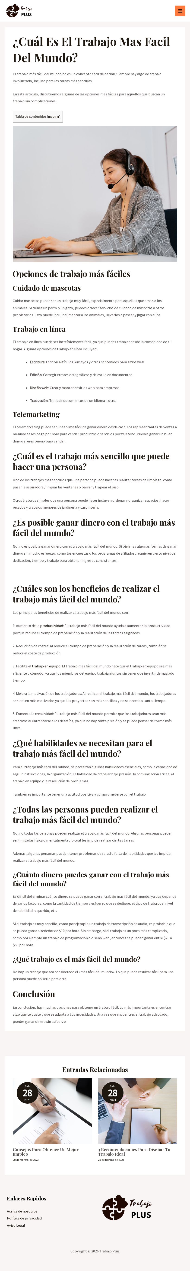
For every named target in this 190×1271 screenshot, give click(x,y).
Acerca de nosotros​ (22, 1211)
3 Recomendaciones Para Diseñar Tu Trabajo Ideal (134, 1152)
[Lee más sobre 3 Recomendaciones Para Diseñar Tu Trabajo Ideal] (137, 1110)
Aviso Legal (16, 1225)
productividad (51, 625)
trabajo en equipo (46, 666)
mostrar (53, 116)
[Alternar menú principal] (180, 11)
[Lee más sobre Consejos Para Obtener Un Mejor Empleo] (52, 1110)
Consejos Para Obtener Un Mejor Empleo (46, 1152)
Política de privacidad (24, 1218)
